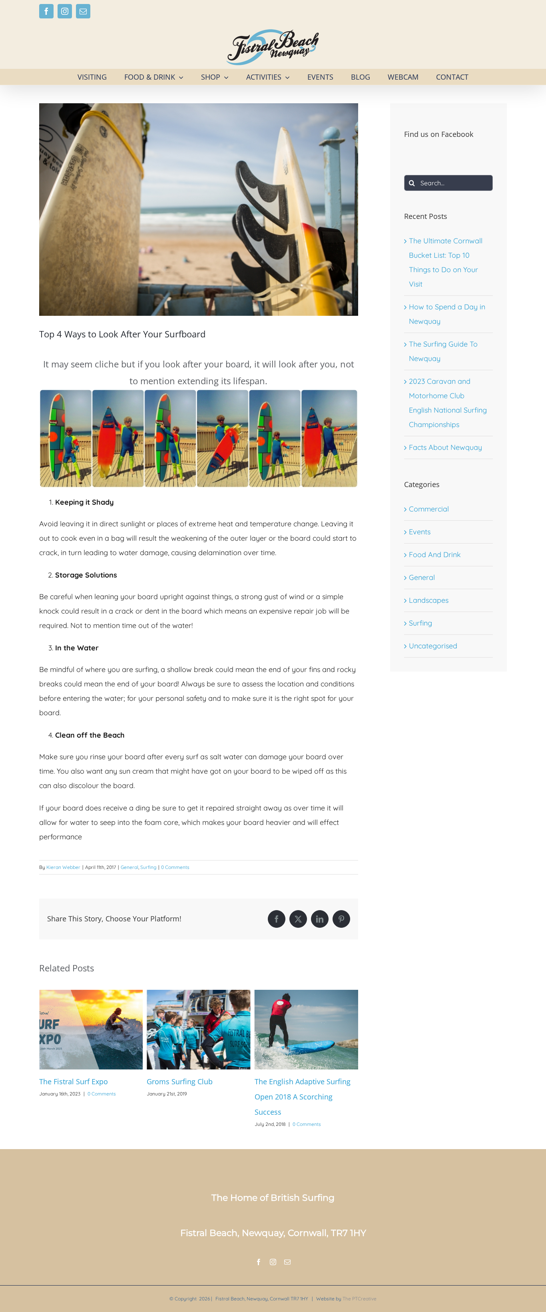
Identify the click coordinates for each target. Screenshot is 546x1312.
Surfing (148, 867)
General (129, 867)
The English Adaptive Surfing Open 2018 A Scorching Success (195, 1097)
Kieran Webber (63, 867)
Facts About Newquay (445, 447)
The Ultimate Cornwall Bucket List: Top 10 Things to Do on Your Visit (304, 1097)
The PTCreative (360, 1299)
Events (419, 531)
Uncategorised (433, 645)
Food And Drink (435, 554)
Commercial (429, 509)
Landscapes (428, 600)
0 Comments (175, 867)
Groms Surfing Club (72, 1081)
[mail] (287, 1262)
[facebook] (258, 1262)
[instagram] (273, 1262)
